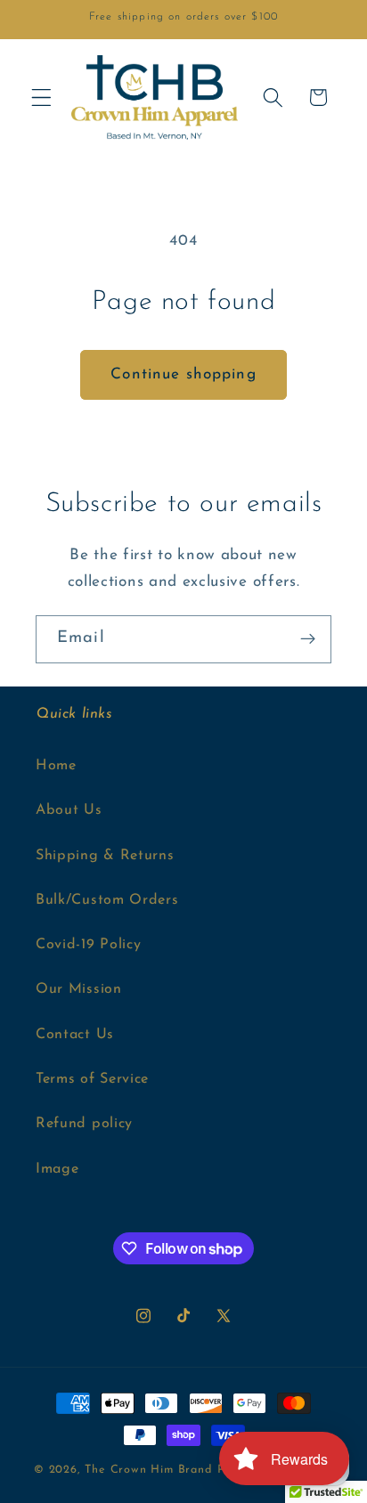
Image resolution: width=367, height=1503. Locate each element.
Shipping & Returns (105, 856)
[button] (41, 97)
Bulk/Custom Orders (107, 900)
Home (56, 766)
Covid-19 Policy (88, 945)
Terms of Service (92, 1079)
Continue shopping (183, 374)
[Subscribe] (307, 639)
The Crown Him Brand (148, 1470)
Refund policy (84, 1124)
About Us (69, 810)
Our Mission (79, 989)
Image (57, 1169)
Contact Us (75, 1035)
